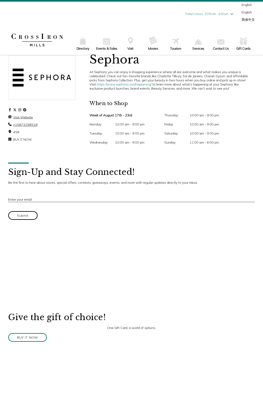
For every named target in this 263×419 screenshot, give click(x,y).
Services (198, 48)
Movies (153, 48)
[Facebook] (10, 110)
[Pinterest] (24, 110)
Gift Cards (243, 48)
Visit (130, 48)
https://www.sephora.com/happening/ (124, 84)
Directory (83, 48)
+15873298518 (25, 125)
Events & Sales (107, 48)
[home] (37, 40)
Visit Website (23, 117)
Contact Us (221, 48)
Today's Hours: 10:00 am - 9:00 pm (206, 13)
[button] (27, 337)
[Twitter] (14, 110)
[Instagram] (19, 110)
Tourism (175, 48)
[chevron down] (231, 13)
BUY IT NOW (22, 139)
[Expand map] (131, 271)
